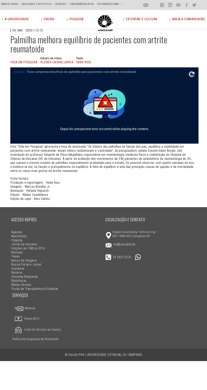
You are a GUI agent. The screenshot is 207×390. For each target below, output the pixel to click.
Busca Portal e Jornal (26, 264)
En (146, 5)
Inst (162, 5)
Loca (154, 5)
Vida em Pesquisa (24, 62)
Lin (170, 5)
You (178, 5)
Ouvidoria (17, 268)
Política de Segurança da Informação (35, 339)
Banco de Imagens (24, 260)
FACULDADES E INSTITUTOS (36, 4)
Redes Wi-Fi (31, 318)
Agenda (16, 232)
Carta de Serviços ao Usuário (42, 329)
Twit (194, 5)
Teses (15, 256)
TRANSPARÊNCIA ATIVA (82, 4)
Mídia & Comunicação (188, 19)
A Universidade (17, 19)
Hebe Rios (83, 62)
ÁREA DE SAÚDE (10, 4)
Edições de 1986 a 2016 (28, 248)
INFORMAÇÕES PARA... (109, 4)
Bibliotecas (18, 281)
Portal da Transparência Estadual (34, 289)
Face (186, 5)
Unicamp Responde (24, 277)
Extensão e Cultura (141, 19)
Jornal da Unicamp (24, 244)
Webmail (29, 308)
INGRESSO (60, 4)
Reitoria (16, 272)
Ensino (49, 19)
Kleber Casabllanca (56, 62)
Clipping (16, 240)
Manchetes (19, 236)
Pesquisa (76, 19)
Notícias (17, 252)
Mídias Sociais (21, 285)
